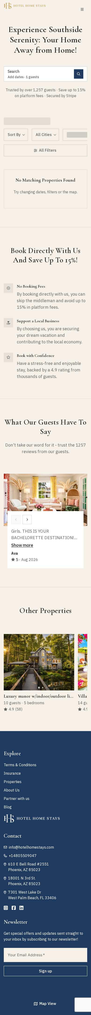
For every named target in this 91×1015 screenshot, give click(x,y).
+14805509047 (23, 855)
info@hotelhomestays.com (31, 847)
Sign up (45, 971)
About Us (12, 790)
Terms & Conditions (20, 764)
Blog (8, 807)
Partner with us (16, 798)
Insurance (12, 773)
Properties (12, 781)
